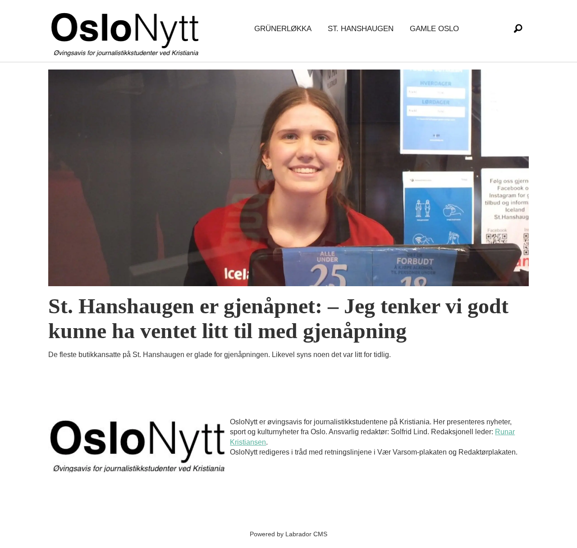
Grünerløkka (282, 28)
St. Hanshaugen (361, 28)
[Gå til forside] (127, 29)
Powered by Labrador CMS (288, 534)
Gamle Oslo (434, 28)
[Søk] (518, 29)
